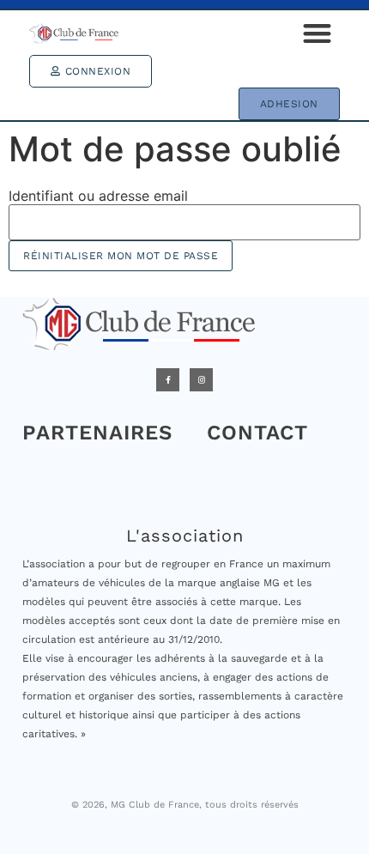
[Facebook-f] (167, 379)
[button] (317, 33)
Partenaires (97, 433)
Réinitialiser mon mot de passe (120, 256)
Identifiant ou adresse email (98, 196)
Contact (257, 433)
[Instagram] (201, 379)
